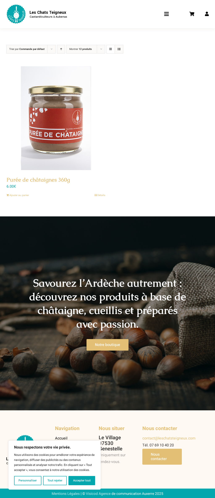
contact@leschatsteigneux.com (168, 438)
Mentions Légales (66, 493)
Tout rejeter (54, 480)
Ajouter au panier (19, 195)
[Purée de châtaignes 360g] (56, 118)
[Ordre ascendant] (61, 49)
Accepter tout (82, 480)
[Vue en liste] (119, 49)
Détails (101, 195)
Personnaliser (27, 480)
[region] (54, 465)
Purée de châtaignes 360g (38, 179)
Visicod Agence (98, 493)
